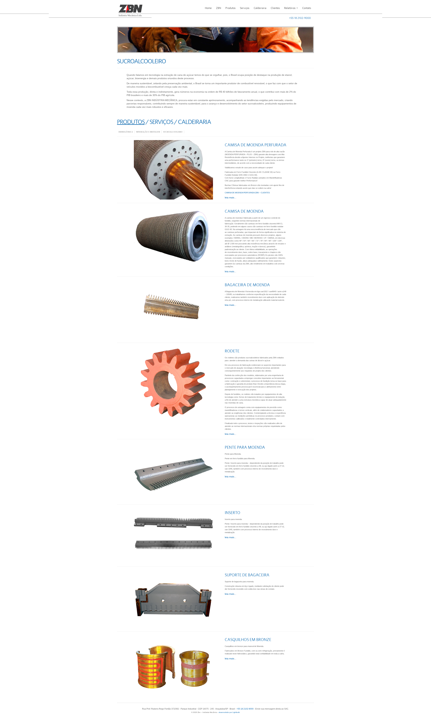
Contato (306, 8)
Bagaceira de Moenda (247, 285)
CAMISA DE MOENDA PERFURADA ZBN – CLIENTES (247, 193)
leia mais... (230, 197)
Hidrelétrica (126, 132)
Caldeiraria (260, 8)
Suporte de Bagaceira (247, 575)
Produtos (230, 8)
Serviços (244, 8)
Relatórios (290, 8)
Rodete (232, 351)
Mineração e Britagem (148, 132)
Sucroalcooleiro (173, 132)
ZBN (218, 8)
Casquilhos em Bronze (248, 640)
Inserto (232, 513)
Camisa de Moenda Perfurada (255, 145)
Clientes (275, 8)
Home (208, 8)
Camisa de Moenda (244, 211)
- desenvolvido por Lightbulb (228, 712)
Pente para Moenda (245, 448)
